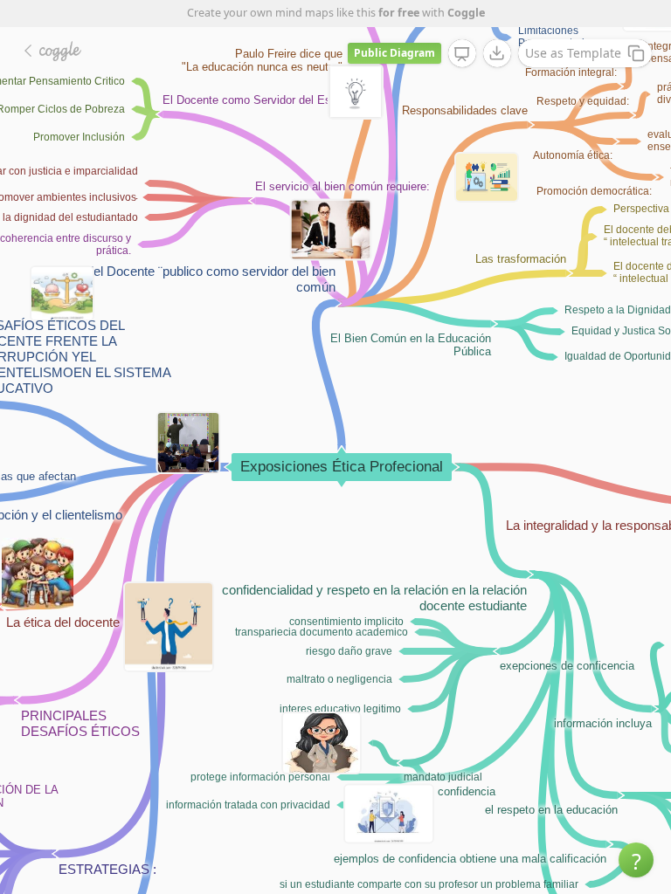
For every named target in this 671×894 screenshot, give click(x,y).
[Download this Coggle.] (497, 53)
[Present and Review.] (462, 54)
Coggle (466, 12)
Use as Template (573, 53)
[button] (636, 859)
